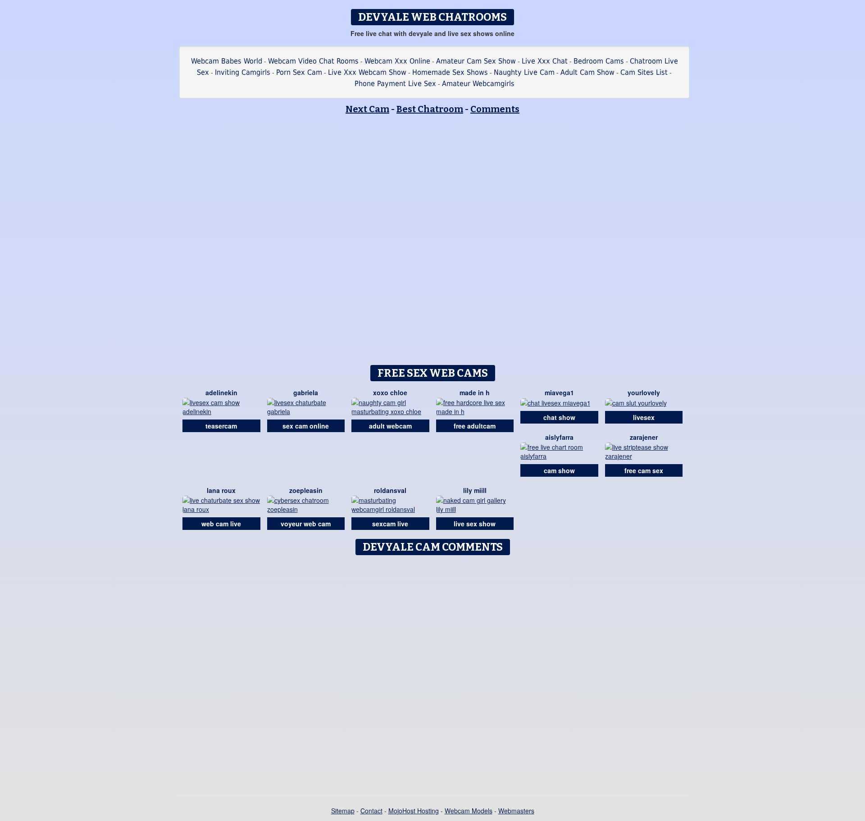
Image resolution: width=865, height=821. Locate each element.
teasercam (221, 425)
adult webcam (390, 425)
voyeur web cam (306, 523)
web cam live (221, 523)
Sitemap (343, 810)
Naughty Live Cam (524, 72)
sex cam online (305, 425)
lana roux (221, 490)
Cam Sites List (644, 72)
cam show (559, 470)
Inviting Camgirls (242, 72)
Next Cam (367, 109)
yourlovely (644, 392)
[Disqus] (432, 672)
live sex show (475, 523)
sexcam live (390, 523)
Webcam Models (468, 810)
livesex (644, 417)
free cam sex (643, 470)
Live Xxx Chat (545, 61)
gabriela (305, 392)
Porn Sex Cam (299, 72)
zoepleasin (306, 490)
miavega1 (559, 392)
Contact (371, 810)
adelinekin (221, 392)
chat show (559, 417)
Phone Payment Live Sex (395, 83)
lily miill (475, 490)
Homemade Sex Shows (450, 72)
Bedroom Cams (599, 61)
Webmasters (516, 810)
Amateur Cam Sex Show (476, 61)
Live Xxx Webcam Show (367, 72)
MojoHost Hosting (413, 810)
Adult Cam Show (587, 72)
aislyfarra (559, 437)
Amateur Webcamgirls (478, 83)
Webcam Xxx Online (397, 61)
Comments (494, 109)
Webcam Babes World (226, 61)
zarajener (644, 437)
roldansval (390, 490)
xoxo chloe (390, 392)
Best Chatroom (429, 109)
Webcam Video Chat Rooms (313, 61)
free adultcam (475, 425)
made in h (475, 392)
